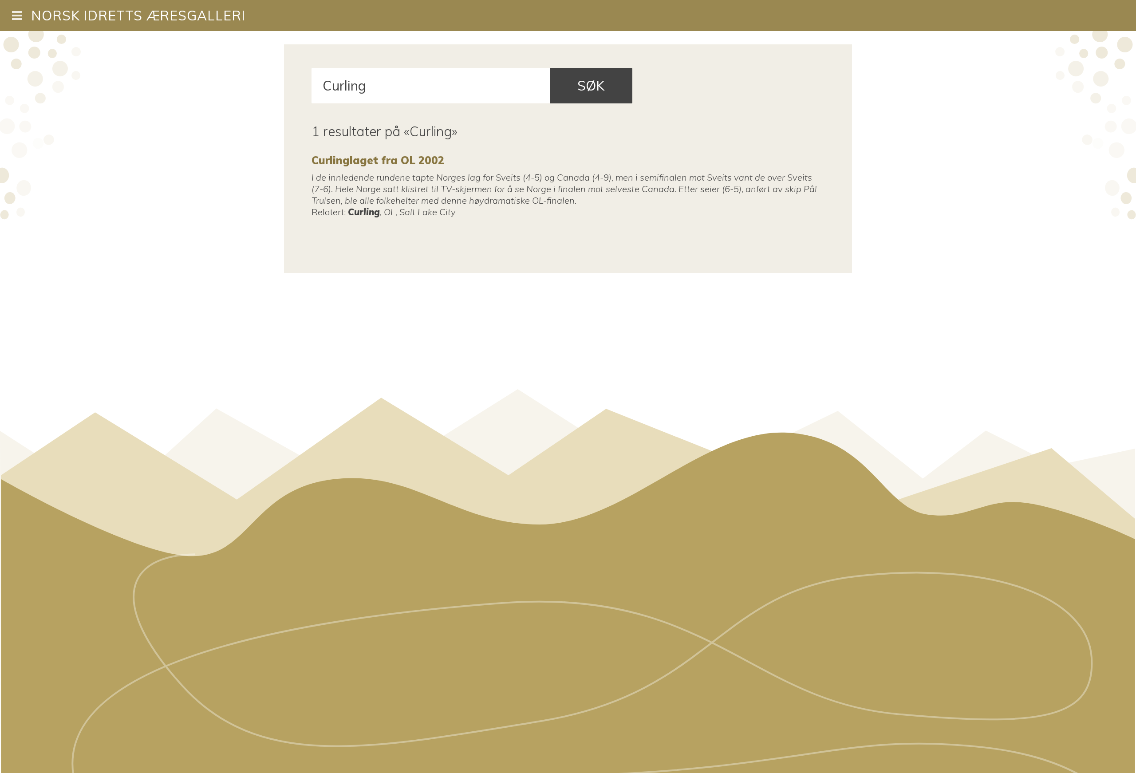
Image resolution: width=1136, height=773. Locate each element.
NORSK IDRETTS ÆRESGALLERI (138, 15)
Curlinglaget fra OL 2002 (378, 160)
